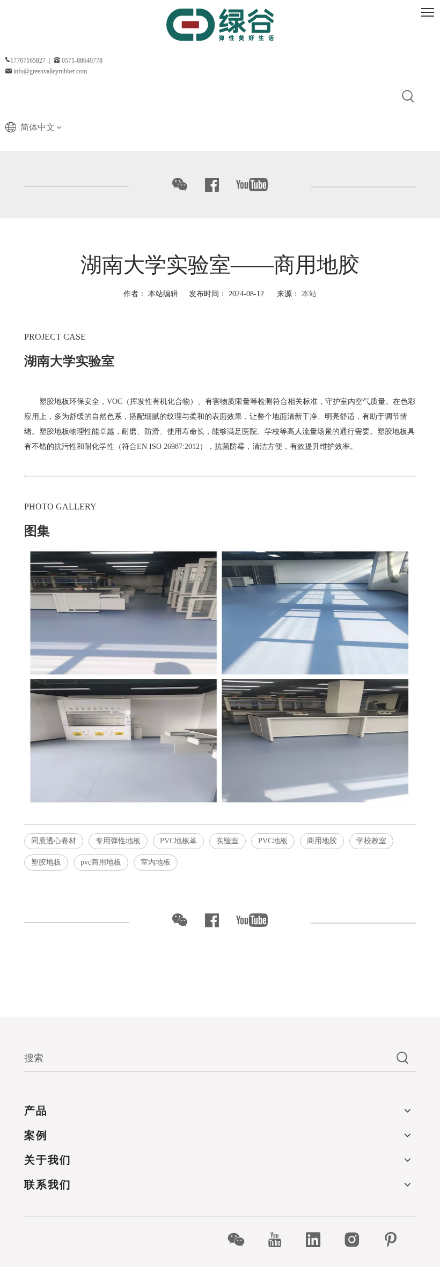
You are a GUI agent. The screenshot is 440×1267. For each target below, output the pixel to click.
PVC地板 (273, 841)
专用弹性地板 (118, 841)
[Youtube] (280, 1239)
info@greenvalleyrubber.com (50, 71)
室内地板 (156, 862)
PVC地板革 (178, 841)
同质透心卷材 (53, 841)
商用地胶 (322, 841)
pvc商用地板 (100, 862)
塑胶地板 (46, 862)
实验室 (227, 841)
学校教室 (371, 841)
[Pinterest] (396, 1239)
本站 (309, 294)
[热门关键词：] (408, 97)
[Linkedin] (319, 1239)
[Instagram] (358, 1239)
